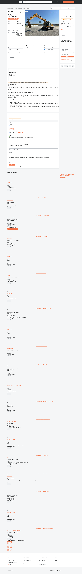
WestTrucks (10, 117)
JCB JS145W (9, 182)
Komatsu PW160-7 (10, 238)
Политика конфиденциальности (28, 558)
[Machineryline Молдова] (13, 1)
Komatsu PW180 (10, 457)
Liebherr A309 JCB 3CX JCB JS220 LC (14, 530)
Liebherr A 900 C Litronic (11, 421)
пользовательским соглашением (66, 59)
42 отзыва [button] (69, 19)
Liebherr (17, 21)
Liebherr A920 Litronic (11, 493)
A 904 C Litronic (18, 23)
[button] (52, 8)
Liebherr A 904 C (10, 293)
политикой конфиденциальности (66, 58)
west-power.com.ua (12, 129)
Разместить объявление (12, 228)
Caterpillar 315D (10, 348)
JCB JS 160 (9, 275)
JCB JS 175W (9, 256)
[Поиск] (24, 1)
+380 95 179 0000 (20, 125)
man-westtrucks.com (12, 128)
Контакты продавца (11, 560)
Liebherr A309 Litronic (11, 439)
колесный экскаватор (19, 25)
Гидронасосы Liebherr (63, 174)
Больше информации (64, 31)
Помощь (9, 558)
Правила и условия (26, 557)
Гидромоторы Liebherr (66, 175)
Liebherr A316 (9, 367)
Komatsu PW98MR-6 (11, 217)
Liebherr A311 (9, 476)
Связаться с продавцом (13, 18)
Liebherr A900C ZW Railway (12, 310)
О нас (8, 557)
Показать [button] (16, 125)
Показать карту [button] (25, 144)
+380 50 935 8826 (20, 132)
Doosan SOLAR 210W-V (11, 512)
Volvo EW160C (10, 200)
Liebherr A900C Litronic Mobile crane (14, 385)
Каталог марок (25, 563)
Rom (8, 564)
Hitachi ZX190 (9, 329)
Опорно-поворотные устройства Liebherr (65, 176)
